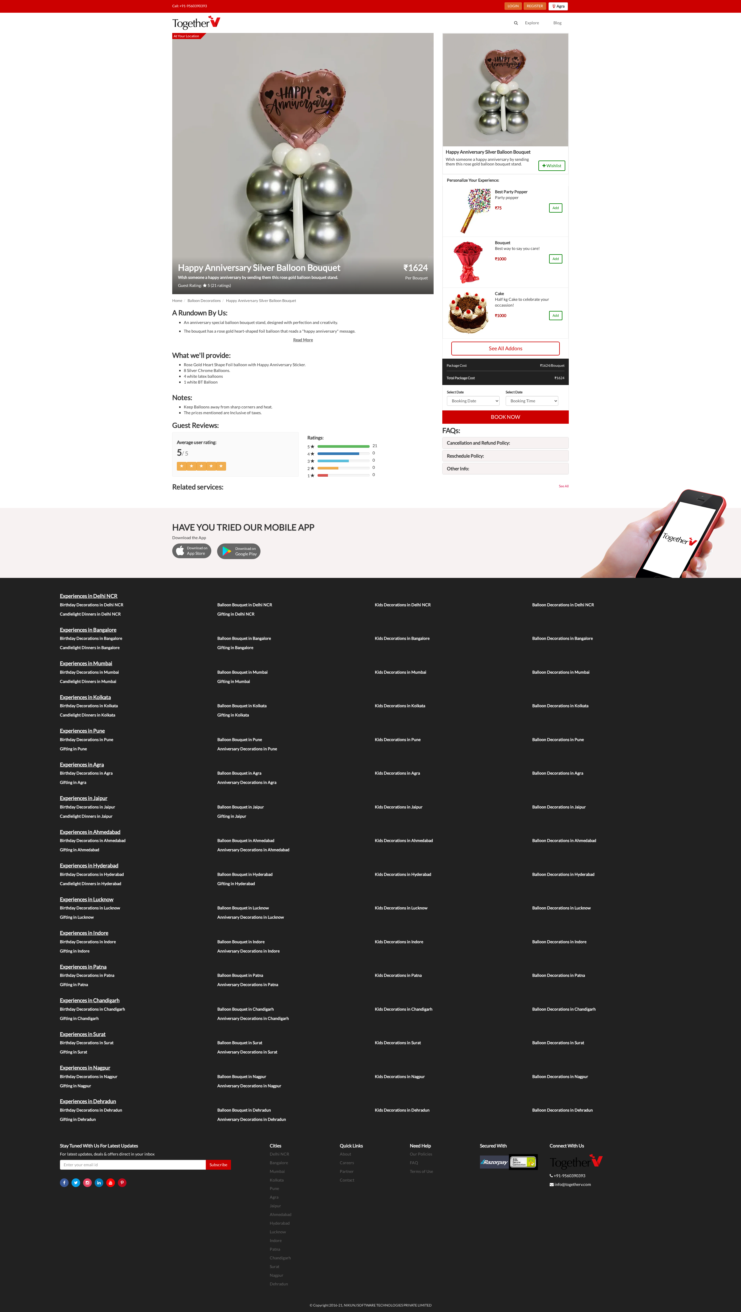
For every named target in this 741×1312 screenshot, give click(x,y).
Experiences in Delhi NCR (89, 596)
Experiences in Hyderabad (89, 865)
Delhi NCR (279, 1153)
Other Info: (458, 468)
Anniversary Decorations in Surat (247, 1051)
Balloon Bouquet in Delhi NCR (244, 604)
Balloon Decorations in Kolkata (560, 705)
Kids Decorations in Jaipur (399, 806)
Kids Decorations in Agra (397, 773)
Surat (274, 1266)
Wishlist (553, 165)
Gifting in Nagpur (75, 1085)
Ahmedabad (280, 1214)
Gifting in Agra (73, 782)
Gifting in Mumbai (233, 681)
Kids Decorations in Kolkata (400, 705)
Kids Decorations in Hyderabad (403, 874)
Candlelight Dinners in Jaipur (86, 816)
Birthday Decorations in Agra (86, 773)
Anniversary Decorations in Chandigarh (253, 1018)
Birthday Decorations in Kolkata (89, 705)
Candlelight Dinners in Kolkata (87, 714)
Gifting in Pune (73, 748)
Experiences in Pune (82, 730)
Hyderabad (280, 1223)
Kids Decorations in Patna (398, 975)
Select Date (455, 392)
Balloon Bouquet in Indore (241, 941)
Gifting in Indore (74, 950)
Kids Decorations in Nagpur (400, 1076)
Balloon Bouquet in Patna (240, 975)
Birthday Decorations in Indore (88, 941)
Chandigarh (280, 1257)
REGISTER (535, 6)
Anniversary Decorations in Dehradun (251, 1119)
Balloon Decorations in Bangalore (562, 638)
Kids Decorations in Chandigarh (403, 1009)
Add (556, 208)
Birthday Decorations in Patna (87, 975)
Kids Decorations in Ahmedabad (404, 840)
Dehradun (279, 1283)
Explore (532, 22)
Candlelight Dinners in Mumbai (88, 681)
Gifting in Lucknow (77, 917)
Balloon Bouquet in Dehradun (244, 1110)
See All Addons (505, 348)
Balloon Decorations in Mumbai (561, 672)
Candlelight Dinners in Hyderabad (90, 883)
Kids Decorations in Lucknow (401, 907)
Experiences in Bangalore (88, 629)
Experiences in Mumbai (86, 663)
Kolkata (277, 1180)
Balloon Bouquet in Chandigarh (245, 1009)
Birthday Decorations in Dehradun (91, 1110)
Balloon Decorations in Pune (558, 739)
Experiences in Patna (83, 966)
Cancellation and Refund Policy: (478, 442)
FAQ (414, 1162)
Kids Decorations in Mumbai (400, 672)
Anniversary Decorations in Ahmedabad (253, 849)
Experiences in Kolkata (85, 697)
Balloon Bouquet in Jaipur (240, 806)
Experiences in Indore (84, 933)
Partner (347, 1171)
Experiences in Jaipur (83, 798)
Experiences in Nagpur (85, 1067)
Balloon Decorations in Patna (558, 975)
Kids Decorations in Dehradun (402, 1110)
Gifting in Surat (73, 1051)
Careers (347, 1162)
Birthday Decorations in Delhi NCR (91, 604)
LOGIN (513, 6)
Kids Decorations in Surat (398, 1042)
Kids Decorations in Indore (399, 941)
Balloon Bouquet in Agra (239, 773)
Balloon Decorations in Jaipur (559, 806)
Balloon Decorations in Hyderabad (563, 874)
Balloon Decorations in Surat (558, 1042)
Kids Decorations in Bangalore (402, 638)
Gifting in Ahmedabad (79, 849)
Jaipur (275, 1205)
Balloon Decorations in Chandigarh (564, 1009)
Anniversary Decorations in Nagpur (249, 1085)
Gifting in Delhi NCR (235, 613)
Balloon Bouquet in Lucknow (243, 907)
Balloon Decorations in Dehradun (562, 1110)
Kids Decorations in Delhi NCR (403, 604)
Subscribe (218, 1164)
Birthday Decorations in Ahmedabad (93, 840)
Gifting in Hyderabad (236, 883)
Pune (274, 1188)
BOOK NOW (505, 417)
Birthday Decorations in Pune (86, 739)
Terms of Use (421, 1171)
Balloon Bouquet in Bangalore (244, 638)
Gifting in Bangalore (235, 647)
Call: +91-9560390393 (189, 6)
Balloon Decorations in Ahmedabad (564, 840)
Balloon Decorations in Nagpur (560, 1076)
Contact (347, 1180)
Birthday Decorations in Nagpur (89, 1076)
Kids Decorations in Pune (398, 739)
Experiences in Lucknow (86, 899)
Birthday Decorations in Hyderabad (92, 874)
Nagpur (276, 1275)
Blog (557, 22)
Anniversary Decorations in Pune (247, 748)
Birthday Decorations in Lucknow (90, 907)
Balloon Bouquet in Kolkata (242, 705)
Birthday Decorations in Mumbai (89, 672)
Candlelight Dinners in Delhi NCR (90, 613)
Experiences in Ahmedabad (90, 832)
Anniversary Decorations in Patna (247, 984)
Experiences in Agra (82, 764)
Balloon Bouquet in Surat (239, 1042)
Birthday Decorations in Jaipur (87, 806)
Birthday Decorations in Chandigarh (92, 1009)
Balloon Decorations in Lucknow (561, 907)
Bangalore (279, 1162)
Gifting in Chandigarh (79, 1018)
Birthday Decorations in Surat (86, 1042)
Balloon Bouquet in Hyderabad (245, 874)
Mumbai (277, 1171)
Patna (275, 1249)
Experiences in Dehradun (88, 1101)
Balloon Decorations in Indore (559, 941)
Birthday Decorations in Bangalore (91, 638)
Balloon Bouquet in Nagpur (241, 1076)
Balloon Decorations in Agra (557, 773)
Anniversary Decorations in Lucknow (250, 917)
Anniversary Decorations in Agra (246, 782)
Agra (274, 1197)
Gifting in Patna (74, 984)
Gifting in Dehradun (78, 1119)
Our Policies (421, 1153)
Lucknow (278, 1231)
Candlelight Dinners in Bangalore (90, 647)
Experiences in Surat (83, 1034)
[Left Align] (182, 466)
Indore (276, 1240)
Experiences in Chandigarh (90, 1000)
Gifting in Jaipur (231, 816)
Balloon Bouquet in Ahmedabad (245, 840)
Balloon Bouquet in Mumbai (242, 672)
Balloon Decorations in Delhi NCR (563, 604)
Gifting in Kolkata (233, 714)
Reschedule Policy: (465, 455)
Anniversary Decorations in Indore (248, 950)
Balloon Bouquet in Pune (239, 739)
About (345, 1153)
